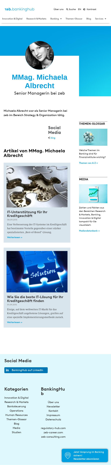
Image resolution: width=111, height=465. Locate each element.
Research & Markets (36, 18)
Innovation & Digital (12, 18)
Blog (88, 18)
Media (16, 428)
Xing (52, 137)
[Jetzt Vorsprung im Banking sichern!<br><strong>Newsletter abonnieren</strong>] (67, 455)
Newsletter (53, 406)
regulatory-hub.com (53, 428)
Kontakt (53, 410)
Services (99, 18)
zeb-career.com (53, 432)
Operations (16, 410)
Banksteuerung (16, 406)
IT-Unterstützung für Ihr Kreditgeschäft (27, 214)
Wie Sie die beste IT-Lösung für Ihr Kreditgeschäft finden (35, 299)
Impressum (53, 415)
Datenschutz (53, 419)
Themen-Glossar (74, 18)
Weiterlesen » (14, 237)
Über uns (53, 402)
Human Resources (16, 415)
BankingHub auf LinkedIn (27, 370)
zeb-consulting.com (53, 436)
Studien (16, 432)
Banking (54, 18)
